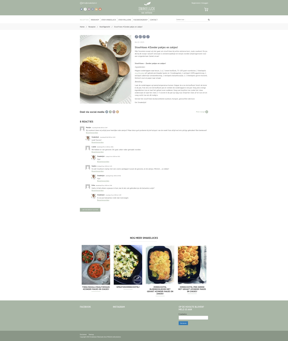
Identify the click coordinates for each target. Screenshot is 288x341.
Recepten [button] (84, 20)
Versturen (183, 323)
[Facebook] (85, 9)
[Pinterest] (89, 9)
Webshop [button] (95, 20)
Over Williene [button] (124, 20)
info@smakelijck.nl (89, 3)
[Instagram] (92, 9)
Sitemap (91, 334)
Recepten (92, 27)
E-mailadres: (183, 314)
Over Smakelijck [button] (108, 20)
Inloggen (204, 3)
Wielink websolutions (114, 337)
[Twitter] (81, 9)
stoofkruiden (139, 73)
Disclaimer (83, 334)
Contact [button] (154, 20)
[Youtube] (100, 9)
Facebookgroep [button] (140, 20)
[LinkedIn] (96, 9)
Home (82, 27)
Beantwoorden (92, 133)
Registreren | (196, 3)
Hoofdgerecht (104, 27)
